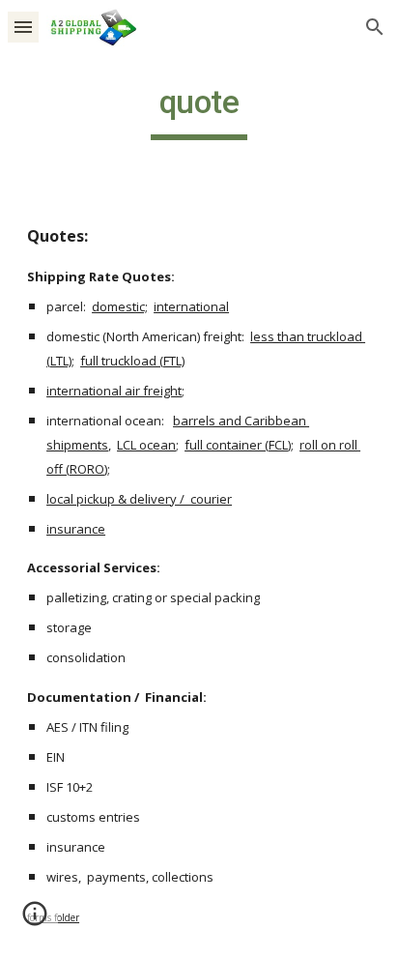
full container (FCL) (238, 444)
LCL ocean (146, 444)
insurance (75, 529)
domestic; (120, 306)
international (191, 306)
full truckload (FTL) (132, 360)
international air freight (114, 390)
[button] (23, 26)
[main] (199, 111)
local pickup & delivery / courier (139, 499)
